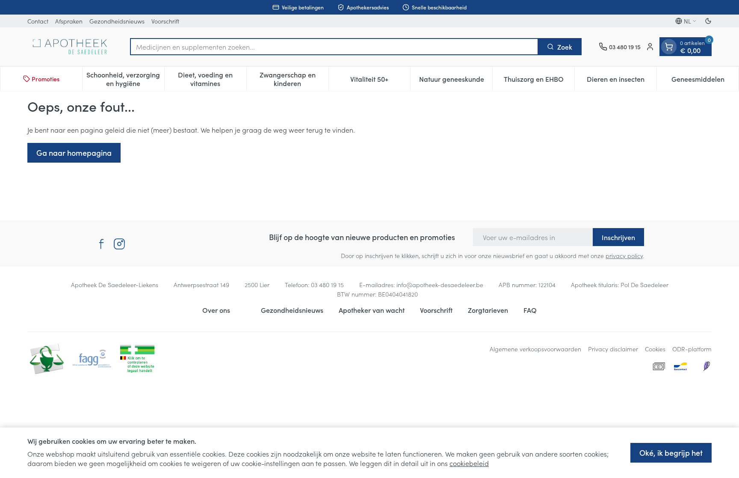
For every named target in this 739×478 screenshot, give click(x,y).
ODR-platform (692, 348)
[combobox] (334, 46)
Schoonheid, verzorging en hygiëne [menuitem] (125, 79)
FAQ (530, 310)
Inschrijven (618, 237)
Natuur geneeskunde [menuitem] (455, 81)
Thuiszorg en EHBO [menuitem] (539, 81)
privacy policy (624, 255)
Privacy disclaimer (613, 348)
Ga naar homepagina (74, 152)
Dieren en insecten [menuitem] (621, 81)
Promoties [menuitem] (45, 78)
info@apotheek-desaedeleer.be (439, 284)
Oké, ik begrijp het (671, 452)
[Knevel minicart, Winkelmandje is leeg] (669, 46)
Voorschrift (165, 21)
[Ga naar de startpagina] (70, 46)
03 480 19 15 (327, 284)
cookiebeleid (469, 463)
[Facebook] (101, 244)
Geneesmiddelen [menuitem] (705, 81)
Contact (37, 21)
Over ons (216, 310)
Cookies (655, 348)
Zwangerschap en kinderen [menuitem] (294, 79)
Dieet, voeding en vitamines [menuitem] (212, 79)
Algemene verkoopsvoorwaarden (535, 348)
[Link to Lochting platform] (706, 366)
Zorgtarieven (488, 310)
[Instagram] (119, 244)
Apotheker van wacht (372, 310)
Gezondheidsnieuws (117, 21)
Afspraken (69, 21)
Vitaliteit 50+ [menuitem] (380, 81)
